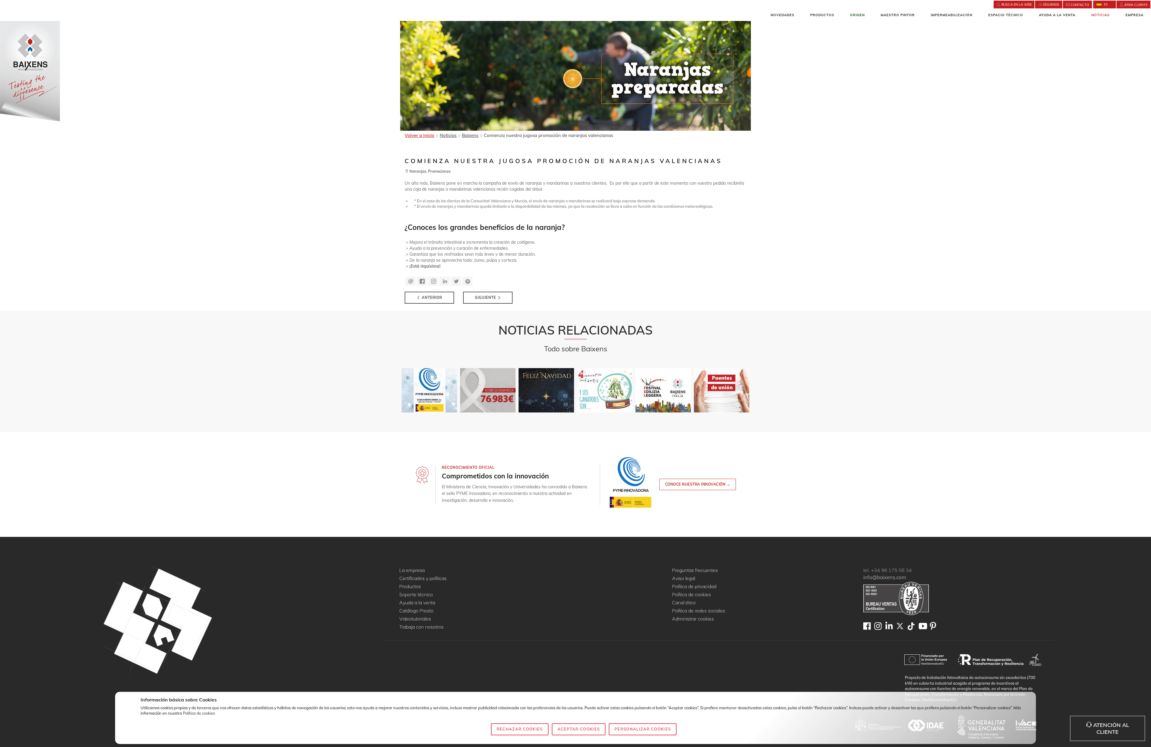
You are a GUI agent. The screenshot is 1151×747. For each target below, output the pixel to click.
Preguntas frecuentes (695, 570)
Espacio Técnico (1005, 15)
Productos (822, 15)
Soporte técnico (416, 594)
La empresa (412, 570)
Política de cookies (691, 594)
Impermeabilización (951, 15)
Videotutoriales (415, 619)
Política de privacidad (694, 586)
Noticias (1100, 15)
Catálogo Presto (416, 611)
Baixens (470, 135)
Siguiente (486, 297)
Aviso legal (683, 578)
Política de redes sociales (698, 611)
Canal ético (684, 603)
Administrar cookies (693, 619)
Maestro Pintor (898, 15)
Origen (857, 15)
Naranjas (417, 171)
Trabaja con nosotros (421, 627)
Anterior (431, 297)
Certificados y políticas (423, 578)
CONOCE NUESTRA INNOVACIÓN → (697, 484)
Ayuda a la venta (1057, 15)
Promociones (439, 171)
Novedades (782, 15)
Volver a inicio (419, 135)
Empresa (1135, 15)
